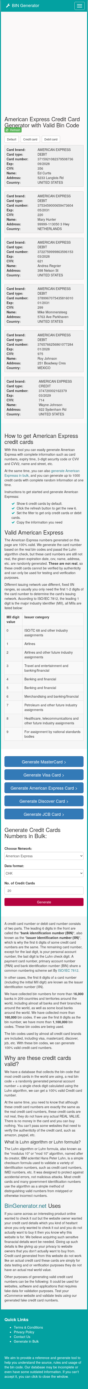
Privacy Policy (24, 1332)
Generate (44, 902)
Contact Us (22, 1336)
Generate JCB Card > (44, 814)
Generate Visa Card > (44, 775)
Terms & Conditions (28, 1327)
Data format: (14, 865)
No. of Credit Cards (19, 883)
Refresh (15, 130)
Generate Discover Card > (44, 801)
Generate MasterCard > (44, 762)
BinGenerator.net (25, 1205)
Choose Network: (18, 848)
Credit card (30, 139)
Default (11, 139)
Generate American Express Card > (44, 788)
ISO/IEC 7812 (68, 970)
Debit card (50, 139)
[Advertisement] (44, 65)
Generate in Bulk (26, 1341)
